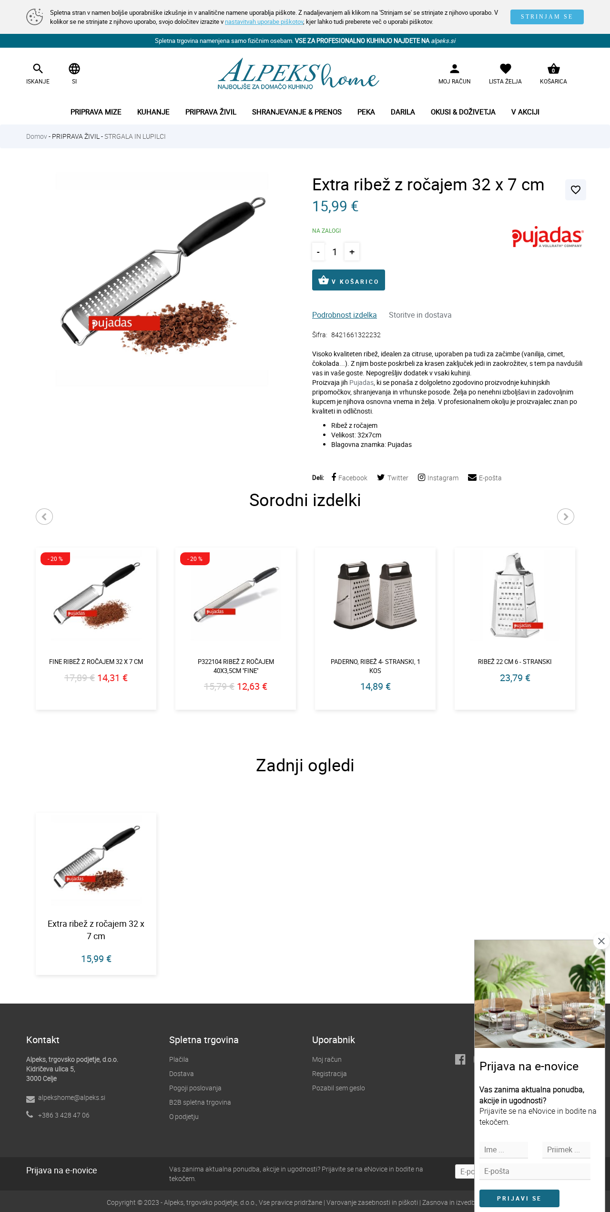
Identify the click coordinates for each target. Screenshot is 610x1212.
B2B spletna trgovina (200, 1102)
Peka (366, 111)
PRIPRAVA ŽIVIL (76, 136)
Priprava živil (210, 111)
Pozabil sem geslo (338, 1087)
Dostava (181, 1073)
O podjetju (184, 1116)
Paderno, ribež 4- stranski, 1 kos (375, 666)
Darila (403, 111)
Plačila (179, 1059)
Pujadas (361, 382)
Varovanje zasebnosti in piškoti (372, 1202)
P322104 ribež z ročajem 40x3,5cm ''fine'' (236, 666)
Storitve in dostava (420, 315)
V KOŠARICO (348, 280)
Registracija (329, 1073)
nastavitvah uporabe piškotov (264, 21)
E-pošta (490, 477)
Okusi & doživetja (463, 111)
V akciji (525, 111)
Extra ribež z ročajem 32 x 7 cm (96, 930)
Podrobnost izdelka (344, 315)
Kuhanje (153, 111)
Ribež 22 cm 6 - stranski (515, 661)
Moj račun (327, 1059)
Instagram (442, 477)
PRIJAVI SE (519, 1198)
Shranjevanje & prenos (297, 111)
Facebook (352, 477)
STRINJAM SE (547, 16)
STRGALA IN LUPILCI (135, 136)
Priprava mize (96, 111)
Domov (36, 136)
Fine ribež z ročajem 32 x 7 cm (96, 661)
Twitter (397, 477)
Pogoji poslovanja (195, 1087)
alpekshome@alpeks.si (71, 1097)
